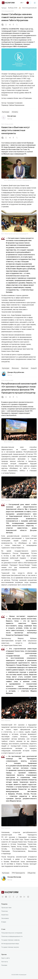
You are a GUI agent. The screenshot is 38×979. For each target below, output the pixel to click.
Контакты (4, 961)
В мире (3, 922)
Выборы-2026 (12, 8)
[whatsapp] (6, 25)
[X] (17, 25)
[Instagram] (2, 25)
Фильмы (15, 368)
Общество (31, 873)
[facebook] (13, 897)
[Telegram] (10, 25)
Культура (5, 112)
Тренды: (4, 8)
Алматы (15, 112)
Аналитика (4, 915)
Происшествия (6, 907)
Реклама (4, 965)
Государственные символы (10, 940)
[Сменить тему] (29, 2)
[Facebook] (13, 25)
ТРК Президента (18, 873)
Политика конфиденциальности (11, 936)
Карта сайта (5, 958)
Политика (4, 911)
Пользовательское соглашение (11, 933)
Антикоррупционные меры (10, 943)
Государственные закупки (10, 947)
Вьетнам (24, 368)
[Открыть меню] (34, 2)
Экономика (5, 918)
